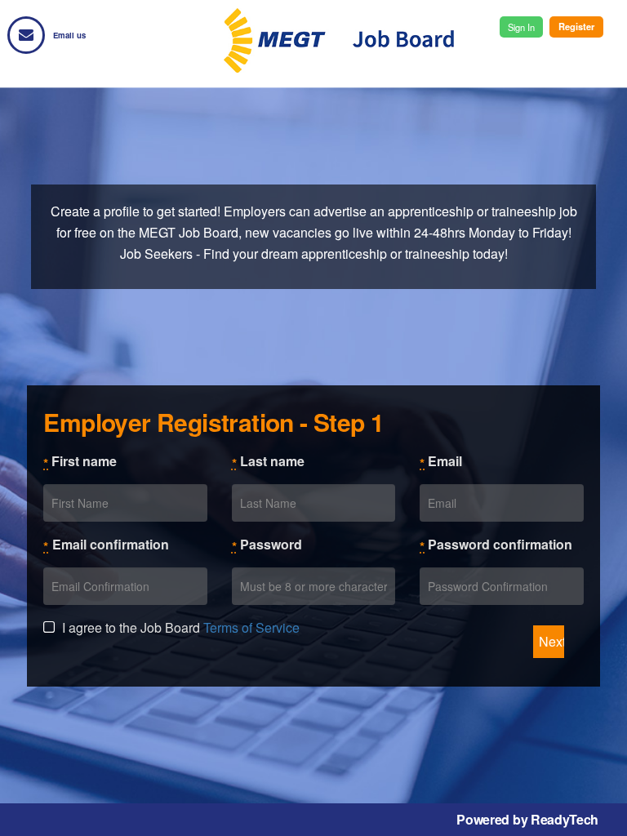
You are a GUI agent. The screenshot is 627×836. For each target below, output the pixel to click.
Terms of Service (251, 627)
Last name (268, 461)
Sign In (521, 26)
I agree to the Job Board (179, 627)
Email (441, 461)
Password (267, 545)
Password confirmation (496, 545)
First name (80, 461)
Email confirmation (110, 544)
